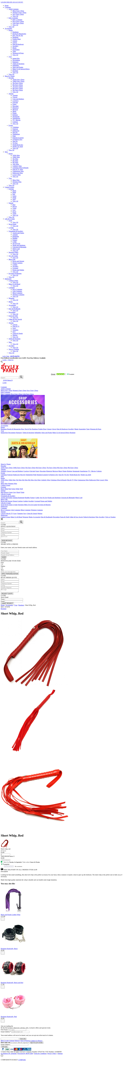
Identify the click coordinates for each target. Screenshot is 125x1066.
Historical (15, 108)
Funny (14, 104)
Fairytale (15, 102)
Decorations (16, 60)
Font (2, 562)
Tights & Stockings (18, 64)
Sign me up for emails (36, 1042)
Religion (15, 115)
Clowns (14, 97)
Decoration (12, 312)
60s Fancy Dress (17, 85)
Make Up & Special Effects (20, 69)
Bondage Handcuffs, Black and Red (12, 982)
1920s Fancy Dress (18, 79)
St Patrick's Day (17, 139)
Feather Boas (16, 39)
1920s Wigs (16, 155)
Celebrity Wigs (17, 166)
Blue (13, 205)
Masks (14, 48)
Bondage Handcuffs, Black (9, 948)
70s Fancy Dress (17, 86)
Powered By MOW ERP (25, 1053)
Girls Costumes (17, 291)
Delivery (17, 1041)
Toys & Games (13, 256)
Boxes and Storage (18, 261)
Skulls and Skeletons (18, 245)
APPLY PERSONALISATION (10, 574)
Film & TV (15, 326)
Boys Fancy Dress (18, 21)
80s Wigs (15, 162)
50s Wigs (15, 159)
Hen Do (14, 132)
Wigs (6, 152)
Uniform (15, 122)
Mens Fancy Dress (18, 11)
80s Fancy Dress (17, 88)
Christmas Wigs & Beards (20, 168)
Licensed (15, 268)
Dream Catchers (17, 263)
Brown (14, 206)
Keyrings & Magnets (15, 273)
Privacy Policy (52, 1053)
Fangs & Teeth (13, 316)
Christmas (15, 127)
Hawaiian (15, 106)
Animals (15, 95)
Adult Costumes (14, 9)
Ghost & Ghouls (17, 333)
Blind (14, 192)
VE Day (15, 143)
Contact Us (33, 1041)
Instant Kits (16, 58)
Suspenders (16, 49)
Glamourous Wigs (18, 171)
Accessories (8, 28)
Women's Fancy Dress (19, 12)
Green (14, 208)
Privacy (40, 1041)
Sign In (22, 1041)
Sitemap (60, 1053)
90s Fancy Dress (17, 90)
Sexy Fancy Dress (18, 14)
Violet (14, 213)
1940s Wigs (16, 157)
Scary (14, 328)
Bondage (15, 71)
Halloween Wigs (17, 173)
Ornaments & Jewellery (16, 231)
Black (14, 190)
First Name (4, 1030)
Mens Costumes (17, 293)
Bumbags (15, 37)
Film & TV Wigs (17, 169)
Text (2, 570)
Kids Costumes (13, 18)
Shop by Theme (10, 76)
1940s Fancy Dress (18, 81)
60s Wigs (15, 160)
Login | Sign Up (7, 360)
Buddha (14, 238)
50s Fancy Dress (17, 83)
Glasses (14, 41)
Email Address (6, 1032)
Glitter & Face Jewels (15, 319)
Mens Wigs (15, 180)
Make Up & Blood (14, 284)
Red (13, 194)
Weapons (11, 298)
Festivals (15, 129)
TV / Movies (16, 120)
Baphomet (15, 236)
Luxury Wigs (16, 175)
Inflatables (15, 65)
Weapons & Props (18, 53)
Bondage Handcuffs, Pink (9, 1016)
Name (2, 599)
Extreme (11, 189)
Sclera (14, 196)
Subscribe (4, 1046)
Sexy (14, 331)
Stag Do (15, 141)
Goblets (14, 264)
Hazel (14, 212)
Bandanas (15, 32)
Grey (14, 210)
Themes (11, 94)
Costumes (8, 7)
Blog (2, 1041)
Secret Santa (12, 224)
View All (15, 16)
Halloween (15, 131)
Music (14, 111)
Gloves (14, 42)
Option (3, 566)
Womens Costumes (18, 294)
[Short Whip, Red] (35, 688)
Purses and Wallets (18, 270)
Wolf (14, 199)
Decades (11, 78)
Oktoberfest (16, 134)
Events (11, 125)
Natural (11, 203)
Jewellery (15, 46)
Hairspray (15, 62)
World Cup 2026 (17, 146)
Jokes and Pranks (17, 67)
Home (6, 5)
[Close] (62, 1062)
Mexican (15, 109)
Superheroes (16, 118)
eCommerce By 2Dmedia (9, 1053)
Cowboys (15, 101)
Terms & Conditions (40, 1053)
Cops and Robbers (18, 99)
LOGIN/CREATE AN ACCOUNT (12, 2)
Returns (27, 1041)
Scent (10, 220)
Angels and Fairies (18, 233)
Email (2, 601)
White (14, 198)
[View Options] (3, 919)
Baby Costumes (17, 19)
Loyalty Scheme (9, 1041)
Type (10, 56)
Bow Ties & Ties (17, 35)
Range (11, 30)
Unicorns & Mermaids (19, 247)
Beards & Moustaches (19, 34)
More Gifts (12, 259)
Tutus (14, 51)
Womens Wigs (16, 182)
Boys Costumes (17, 289)
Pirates (14, 113)
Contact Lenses (9, 187)
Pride (14, 136)
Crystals (11, 227)
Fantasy (14, 240)
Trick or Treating (14, 349)
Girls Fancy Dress (18, 23)
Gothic (14, 242)
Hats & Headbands (14, 309)
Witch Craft (16, 249)
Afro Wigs (15, 164)
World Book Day (17, 145)
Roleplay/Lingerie (18, 138)
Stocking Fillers (13, 252)
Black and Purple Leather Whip (10, 914)
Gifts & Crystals (10, 219)
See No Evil (16, 243)
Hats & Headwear (18, 44)
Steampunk (15, 116)
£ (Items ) (8, 380)
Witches (14, 335)
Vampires (15, 330)
